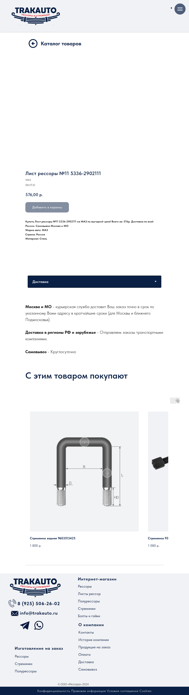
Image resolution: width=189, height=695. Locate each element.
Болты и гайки (89, 616)
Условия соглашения (122, 691)
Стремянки (86, 608)
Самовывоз (87, 669)
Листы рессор (89, 594)
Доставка (86, 662)
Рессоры (85, 586)
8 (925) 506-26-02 (39, 603)
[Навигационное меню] (180, 9)
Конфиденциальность (53, 691)
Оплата (84, 654)
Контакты (86, 632)
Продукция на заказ (94, 647)
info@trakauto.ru (39, 613)
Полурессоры (89, 601)
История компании (93, 639)
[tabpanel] (94, 329)
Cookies (145, 691)
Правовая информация (88, 691)
